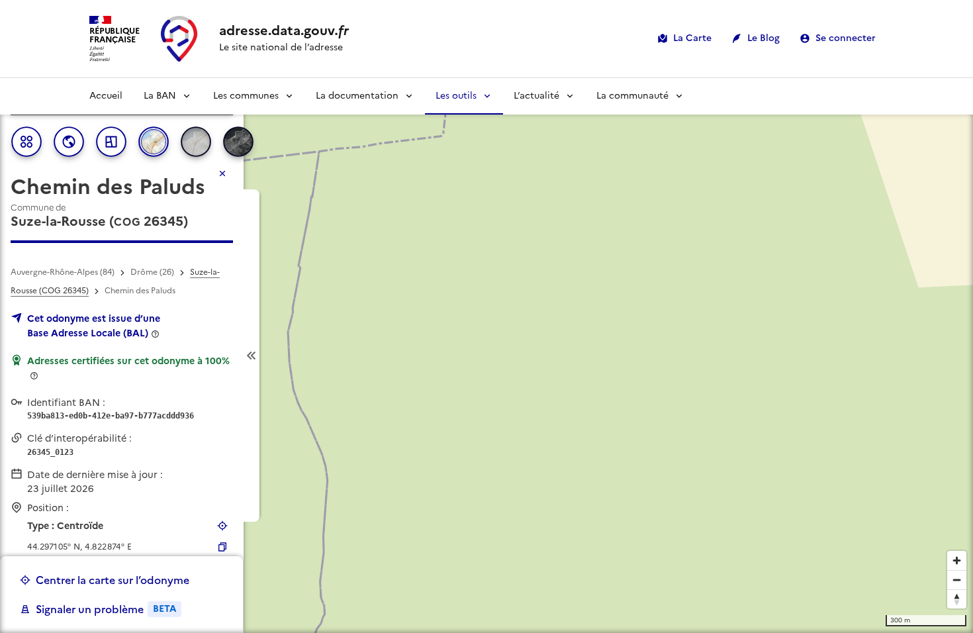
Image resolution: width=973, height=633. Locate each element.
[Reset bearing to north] (956, 599)
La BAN (160, 96)
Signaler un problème (106, 609)
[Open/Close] (251, 355)
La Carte (692, 38)
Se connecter (845, 38)
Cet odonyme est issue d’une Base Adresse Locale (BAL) (93, 325)
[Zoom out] (956, 579)
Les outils (456, 96)
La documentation (357, 96)
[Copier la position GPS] (222, 547)
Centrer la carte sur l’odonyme (112, 580)
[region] (486, 355)
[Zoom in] (956, 560)
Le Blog (763, 38)
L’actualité (536, 96)
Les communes (246, 96)
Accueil (105, 96)
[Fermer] (222, 173)
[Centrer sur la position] (222, 525)
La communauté (632, 96)
